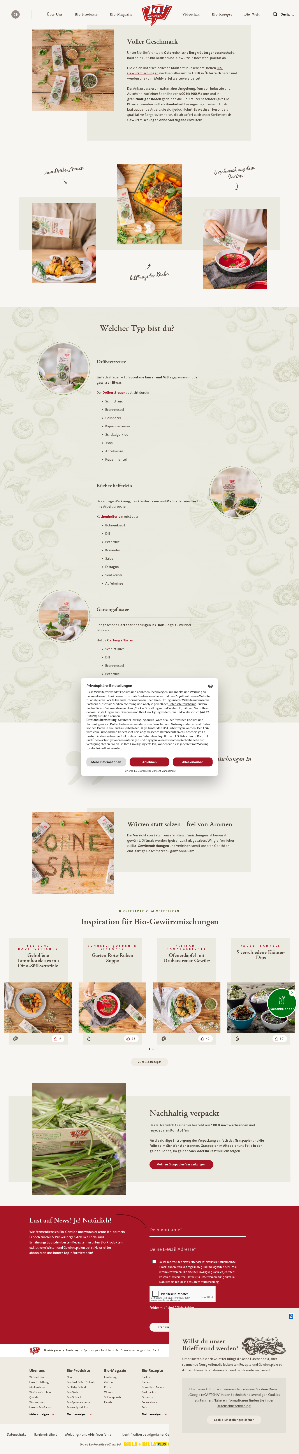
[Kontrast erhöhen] (15, 14)
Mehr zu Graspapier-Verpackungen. (181, 1164)
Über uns (37, 1370)
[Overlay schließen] (291, 1316)
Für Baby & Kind (76, 1387)
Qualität (34, 1397)
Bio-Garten (73, 1392)
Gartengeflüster (120, 640)
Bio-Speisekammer (78, 1402)
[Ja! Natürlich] (157, 16)
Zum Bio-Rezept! (149, 1062)
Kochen (108, 1387)
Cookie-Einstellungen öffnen (234, 1420)
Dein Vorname (166, 1229)
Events (108, 1402)
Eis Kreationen (150, 1402)
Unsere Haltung (39, 1382)
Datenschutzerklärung (234, 1406)
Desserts (147, 1397)
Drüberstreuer (113, 393)
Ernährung (110, 1377)
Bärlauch (147, 1382)
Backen (146, 1377)
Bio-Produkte (78, 1370)
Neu (69, 1377)
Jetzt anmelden (168, 1327)
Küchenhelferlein (110, 517)
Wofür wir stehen (40, 1392)
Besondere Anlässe (153, 1387)
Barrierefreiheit (45, 1435)
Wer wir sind (36, 1402)
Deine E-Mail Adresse (173, 1249)
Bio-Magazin (115, 1370)
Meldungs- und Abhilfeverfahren (89, 1435)
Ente (144, 1407)
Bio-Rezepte (152, 1370)
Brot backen (149, 1392)
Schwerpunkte (113, 1397)
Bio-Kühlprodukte (77, 1407)
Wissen (108, 1392)
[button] (54, 14)
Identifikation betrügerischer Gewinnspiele (153, 1435)
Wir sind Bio (36, 1377)
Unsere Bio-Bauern (40, 1407)
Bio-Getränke (75, 1397)
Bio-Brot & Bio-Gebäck (81, 1382)
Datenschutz (16, 1435)
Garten (108, 1382)
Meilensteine (37, 1387)
